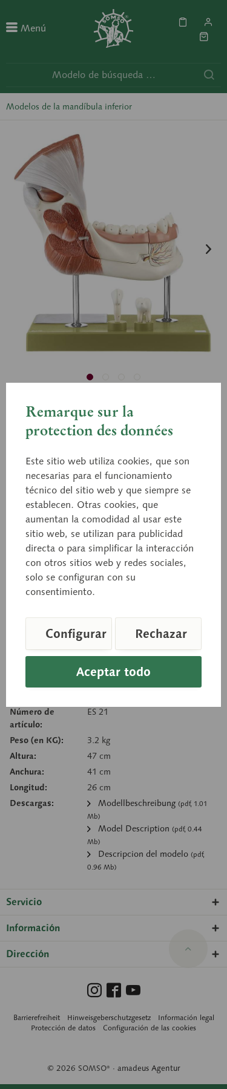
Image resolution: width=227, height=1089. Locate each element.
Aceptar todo (113, 672)
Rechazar (161, 634)
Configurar (76, 634)
